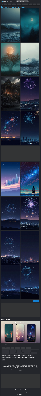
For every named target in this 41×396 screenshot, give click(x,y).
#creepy (18, 350)
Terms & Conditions (16, 389)
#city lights (30, 355)
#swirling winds (5, 350)
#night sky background (6, 355)
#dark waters (19, 353)
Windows (28, 348)
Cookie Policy (18, 392)
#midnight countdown (6, 357)
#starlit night (24, 357)
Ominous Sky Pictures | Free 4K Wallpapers (6, 2)
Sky (12, 348)
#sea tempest (26, 353)
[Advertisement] (20, 153)
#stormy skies (31, 357)
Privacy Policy (13, 392)
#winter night (12, 350)
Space (31, 4)
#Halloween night (16, 355)
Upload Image (18, 390)
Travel (34, 4)
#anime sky (13, 353)
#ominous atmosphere (26, 350)
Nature (5, 4)
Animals (14, 4)
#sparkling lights (5, 353)
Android (23, 348)
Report (26, 389)
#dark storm (24, 355)
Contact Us (22, 389)
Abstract (9, 4)
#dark (3, 359)
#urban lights (33, 353)
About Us (23, 390)
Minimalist (18, 4)
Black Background (25, 4)
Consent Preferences (25, 392)
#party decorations (16, 357)
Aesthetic (17, 348)
